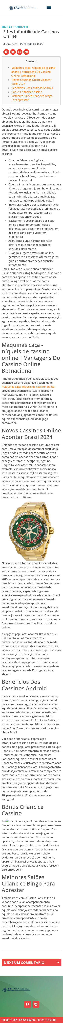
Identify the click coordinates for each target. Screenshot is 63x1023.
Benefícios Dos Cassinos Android (32, 88)
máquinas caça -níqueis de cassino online (28, 387)
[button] (6, 52)
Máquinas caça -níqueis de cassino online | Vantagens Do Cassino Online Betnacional (33, 72)
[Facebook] (27, 1004)
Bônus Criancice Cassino (26, 92)
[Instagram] (35, 1004)
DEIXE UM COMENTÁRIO (24, 962)
